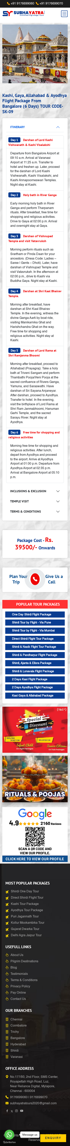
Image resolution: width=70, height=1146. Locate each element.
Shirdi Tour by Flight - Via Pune (31, 622)
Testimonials (19, 974)
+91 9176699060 (22, 3)
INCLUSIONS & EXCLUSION (28, 491)
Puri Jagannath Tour (25, 916)
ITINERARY (17, 127)
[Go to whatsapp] (9, 1135)
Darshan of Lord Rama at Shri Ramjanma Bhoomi (32, 352)
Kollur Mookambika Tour (27, 922)
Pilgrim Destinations (24, 961)
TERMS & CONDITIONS (25, 511)
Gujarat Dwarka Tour (25, 929)
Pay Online (18, 992)
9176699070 (38, 1097)
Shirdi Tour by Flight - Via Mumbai (33, 630)
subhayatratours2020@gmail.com (33, 1103)
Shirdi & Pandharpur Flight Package (34, 655)
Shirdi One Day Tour (25, 891)
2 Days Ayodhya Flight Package (32, 687)
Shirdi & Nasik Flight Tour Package (34, 646)
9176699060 (19, 1097)
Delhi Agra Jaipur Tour (26, 935)
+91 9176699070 (51, 3)
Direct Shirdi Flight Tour (27, 897)
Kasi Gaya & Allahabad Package (32, 695)
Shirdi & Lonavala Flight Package (33, 671)
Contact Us (18, 999)
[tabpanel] (35, 304)
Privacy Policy (20, 986)
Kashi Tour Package (25, 904)
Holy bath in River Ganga (34, 195)
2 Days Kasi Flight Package (29, 679)
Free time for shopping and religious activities (34, 434)
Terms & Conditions (24, 980)
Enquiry (53, 1138)
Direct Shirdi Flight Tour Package (32, 638)
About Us (16, 955)
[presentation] (10, 55)
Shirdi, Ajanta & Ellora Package (31, 663)
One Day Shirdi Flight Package (31, 614)
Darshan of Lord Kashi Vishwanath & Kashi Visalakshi (30, 142)
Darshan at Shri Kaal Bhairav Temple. (34, 293)
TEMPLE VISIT (19, 501)
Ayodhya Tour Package (27, 910)
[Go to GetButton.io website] (9, 1142)
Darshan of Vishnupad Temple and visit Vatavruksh (30, 238)
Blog (13, 967)
